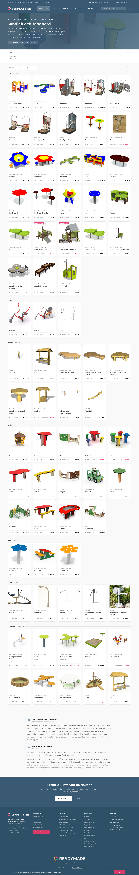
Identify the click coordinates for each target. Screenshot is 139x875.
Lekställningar (38, 816)
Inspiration (79, 8)
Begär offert (62, 798)
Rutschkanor (37, 822)
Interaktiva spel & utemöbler (68, 830)
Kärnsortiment (63, 816)
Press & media (89, 827)
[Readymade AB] (69, 860)
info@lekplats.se (117, 819)
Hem (9, 19)
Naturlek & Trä (63, 822)
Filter (13, 68)
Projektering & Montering (67, 819)
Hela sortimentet (41, 832)
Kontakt (90, 8)
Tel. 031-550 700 (106, 2)
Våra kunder (88, 819)
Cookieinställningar (77, 867)
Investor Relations (90, 835)
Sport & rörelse (38, 827)
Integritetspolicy (89, 846)
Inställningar (107, 872)
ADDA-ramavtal (89, 822)
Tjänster (55, 8)
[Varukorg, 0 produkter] (129, 9)
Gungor (35, 819)
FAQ (85, 838)
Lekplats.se (62, 835)
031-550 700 (80, 798)
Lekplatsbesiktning (65, 825)
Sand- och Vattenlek (30, 19)
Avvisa (98, 872)
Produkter (43, 8)
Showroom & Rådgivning (67, 833)
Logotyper (87, 830)
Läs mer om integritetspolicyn (51, 872)
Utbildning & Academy (66, 827)
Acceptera (119, 872)
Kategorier (17, 19)
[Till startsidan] (19, 8)
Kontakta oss (92, 2)
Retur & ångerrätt (90, 844)
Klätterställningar (39, 825)
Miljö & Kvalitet (89, 841)
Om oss (66, 8)
